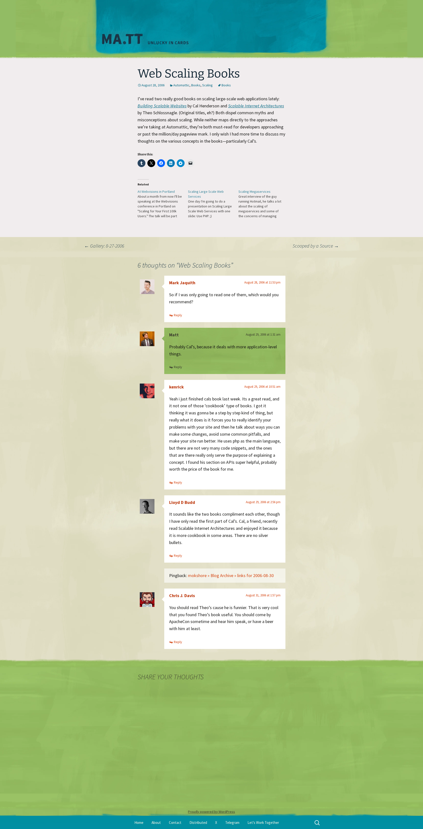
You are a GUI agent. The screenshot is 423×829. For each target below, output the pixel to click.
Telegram (232, 822)
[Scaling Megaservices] (263, 203)
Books (195, 85)
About (156, 822)
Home (138, 822)
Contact (175, 822)
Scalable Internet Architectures (256, 106)
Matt (174, 335)
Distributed (198, 822)
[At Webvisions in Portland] (163, 203)
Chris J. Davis (182, 595)
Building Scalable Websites (162, 106)
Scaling (207, 85)
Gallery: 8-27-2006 (104, 246)
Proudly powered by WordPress (211, 811)
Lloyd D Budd (182, 502)
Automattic (181, 85)
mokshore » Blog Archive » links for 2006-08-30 (231, 575)
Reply (178, 315)
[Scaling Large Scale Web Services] (213, 203)
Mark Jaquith (182, 282)
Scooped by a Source (316, 246)
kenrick (176, 387)
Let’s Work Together (263, 822)
